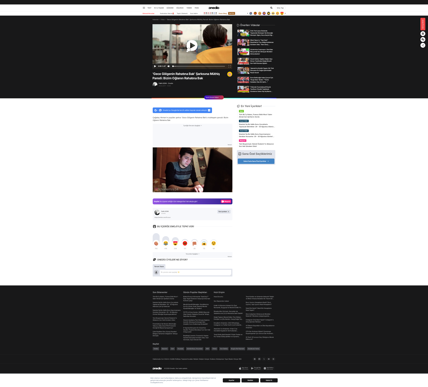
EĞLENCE (179, 8)
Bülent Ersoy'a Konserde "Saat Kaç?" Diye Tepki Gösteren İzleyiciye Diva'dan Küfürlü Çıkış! (196, 298)
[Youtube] (269, 359)
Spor (241, 111)
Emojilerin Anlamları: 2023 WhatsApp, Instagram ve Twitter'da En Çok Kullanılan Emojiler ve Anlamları (228, 325)
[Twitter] (264, 359)
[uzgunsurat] (282, 13)
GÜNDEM (170, 8)
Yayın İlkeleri (229, 359)
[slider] (199, 66)
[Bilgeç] (255, 13)
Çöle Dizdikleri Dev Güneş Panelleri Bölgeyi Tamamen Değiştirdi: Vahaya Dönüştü (165, 333)
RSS (240, 359)
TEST (149, 8)
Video (162, 19)
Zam (172, 349)
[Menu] (144, 8)
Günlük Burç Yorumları (194, 349)
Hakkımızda (157, 359)
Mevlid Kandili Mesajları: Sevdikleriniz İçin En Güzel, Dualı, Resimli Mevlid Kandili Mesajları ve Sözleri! (196, 306)
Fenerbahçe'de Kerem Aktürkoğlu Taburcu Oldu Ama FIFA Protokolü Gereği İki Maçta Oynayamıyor (164, 326)
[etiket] (229, 74)
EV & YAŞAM (159, 8)
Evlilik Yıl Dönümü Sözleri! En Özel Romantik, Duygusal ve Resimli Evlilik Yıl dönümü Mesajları (227, 307)
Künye (236, 359)
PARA (197, 8)
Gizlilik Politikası (175, 359)
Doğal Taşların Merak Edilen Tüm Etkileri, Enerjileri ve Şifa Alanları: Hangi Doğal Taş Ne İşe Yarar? (228, 319)
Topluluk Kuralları (187, 359)
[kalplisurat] (277, 13)
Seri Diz (231, 13)
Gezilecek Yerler (253, 349)
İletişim (201, 359)
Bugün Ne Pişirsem (237, 349)
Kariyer (207, 359)
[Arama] (271, 7)
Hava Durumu (218, 296)
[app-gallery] (269, 368)
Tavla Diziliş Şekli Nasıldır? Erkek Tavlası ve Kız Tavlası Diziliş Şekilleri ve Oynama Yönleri (228, 336)
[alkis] (273, 13)
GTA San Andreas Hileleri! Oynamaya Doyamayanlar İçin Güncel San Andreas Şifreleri (259, 333)
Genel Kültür (244, 121)
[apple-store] (244, 368)
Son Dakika (224, 349)
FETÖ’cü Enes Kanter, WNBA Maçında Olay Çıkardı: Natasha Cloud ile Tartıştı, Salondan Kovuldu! (196, 314)
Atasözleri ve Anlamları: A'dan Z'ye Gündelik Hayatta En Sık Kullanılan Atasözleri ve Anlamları (225, 331)
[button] (225, 189)
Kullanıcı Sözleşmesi (217, 359)
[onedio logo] (214, 7)
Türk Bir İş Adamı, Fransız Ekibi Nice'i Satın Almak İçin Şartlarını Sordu (255, 116)
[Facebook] (259, 359)
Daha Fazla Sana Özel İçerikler (255, 161)
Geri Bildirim (165, 359)
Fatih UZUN (166, 83)
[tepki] (156, 243)
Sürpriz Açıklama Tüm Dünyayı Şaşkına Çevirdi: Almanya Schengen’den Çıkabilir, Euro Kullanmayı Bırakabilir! (196, 322)
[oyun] (268, 13)
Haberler (155, 19)
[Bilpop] (259, 13)
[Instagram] (255, 359)
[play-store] (256, 368)
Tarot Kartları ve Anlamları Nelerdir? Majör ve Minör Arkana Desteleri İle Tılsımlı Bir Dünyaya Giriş (260, 298)
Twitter (156, 349)
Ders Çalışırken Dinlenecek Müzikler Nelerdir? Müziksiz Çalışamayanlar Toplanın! (258, 316)
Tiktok (214, 349)
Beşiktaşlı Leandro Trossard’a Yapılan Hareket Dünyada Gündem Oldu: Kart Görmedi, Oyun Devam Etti (196, 338)
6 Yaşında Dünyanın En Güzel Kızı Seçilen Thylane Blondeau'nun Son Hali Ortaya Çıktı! (196, 330)
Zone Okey (223, 13)
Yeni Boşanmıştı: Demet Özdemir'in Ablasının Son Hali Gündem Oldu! (256, 145)
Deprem (164, 349)
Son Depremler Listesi (221, 301)
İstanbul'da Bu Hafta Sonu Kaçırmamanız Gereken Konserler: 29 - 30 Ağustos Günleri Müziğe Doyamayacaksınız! (256, 135)
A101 (207, 349)
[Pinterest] (273, 359)
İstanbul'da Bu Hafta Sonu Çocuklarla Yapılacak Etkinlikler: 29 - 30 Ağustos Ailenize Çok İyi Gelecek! (256, 125)
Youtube (180, 349)
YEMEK (189, 8)
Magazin (242, 140)
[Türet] (251, 13)
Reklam (196, 359)
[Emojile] (264, 13)
